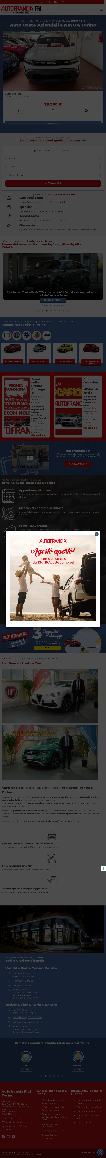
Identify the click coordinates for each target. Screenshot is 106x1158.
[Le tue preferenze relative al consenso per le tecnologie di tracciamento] (103, 868)
